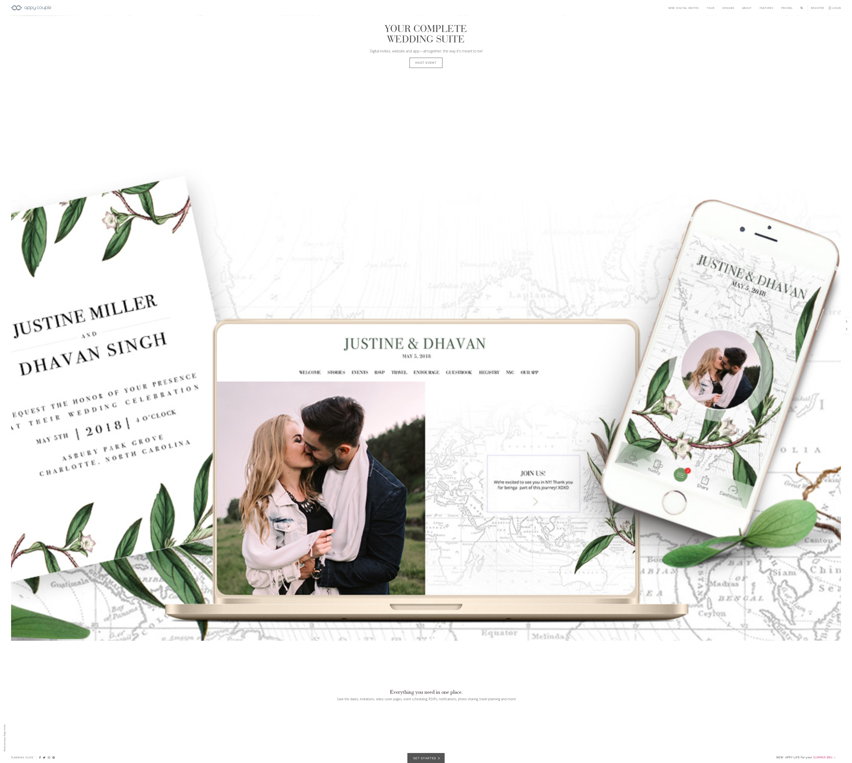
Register (817, 8)
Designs (728, 8)
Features (766, 8)
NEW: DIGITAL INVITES (684, 8)
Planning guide (22, 757)
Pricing (787, 8)
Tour (710, 8)
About (747, 8)
